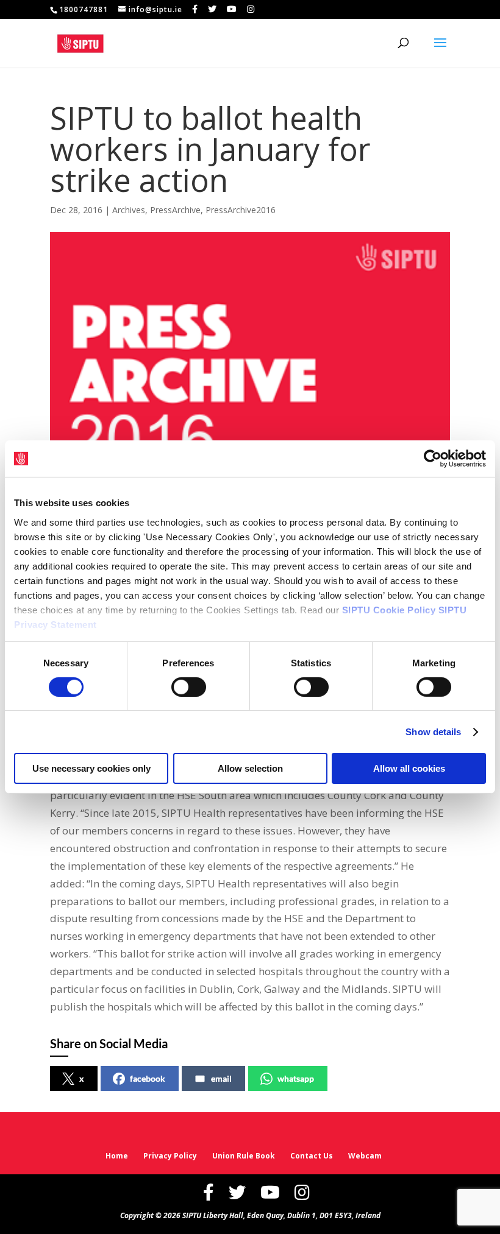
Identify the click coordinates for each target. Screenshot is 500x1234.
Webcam (365, 1156)
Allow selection (250, 768)
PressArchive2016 (240, 210)
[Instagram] (251, 9)
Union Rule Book (243, 1156)
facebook (147, 1078)
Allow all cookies (409, 768)
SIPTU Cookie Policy (389, 609)
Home (116, 1156)
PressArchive (175, 210)
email (221, 1078)
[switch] (188, 687)
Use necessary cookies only (91, 768)
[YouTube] (232, 9)
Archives (128, 210)
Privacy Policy (170, 1156)
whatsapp (295, 1078)
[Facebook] (195, 9)
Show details (433, 732)
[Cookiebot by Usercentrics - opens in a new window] (432, 459)
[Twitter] (212, 9)
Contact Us (311, 1156)
